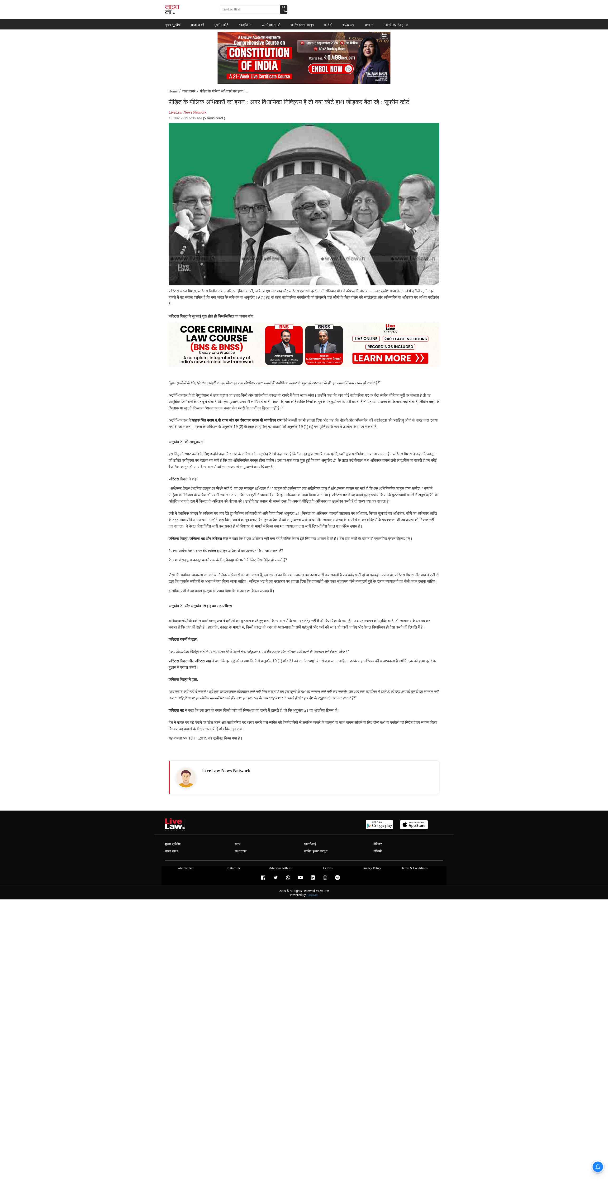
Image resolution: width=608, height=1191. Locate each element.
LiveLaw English (396, 24)
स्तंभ (238, 844)
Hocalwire (312, 895)
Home (173, 91)
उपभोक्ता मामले (271, 24)
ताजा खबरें (197, 24)
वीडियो (328, 24)
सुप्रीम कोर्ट (221, 24)
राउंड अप (348, 24)
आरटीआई (310, 844)
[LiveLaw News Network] (186, 778)
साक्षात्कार (241, 851)
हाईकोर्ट (243, 24)
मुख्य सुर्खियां (173, 24)
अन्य (367, 24)
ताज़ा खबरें (188, 91)
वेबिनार (378, 844)
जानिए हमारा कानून (302, 24)
